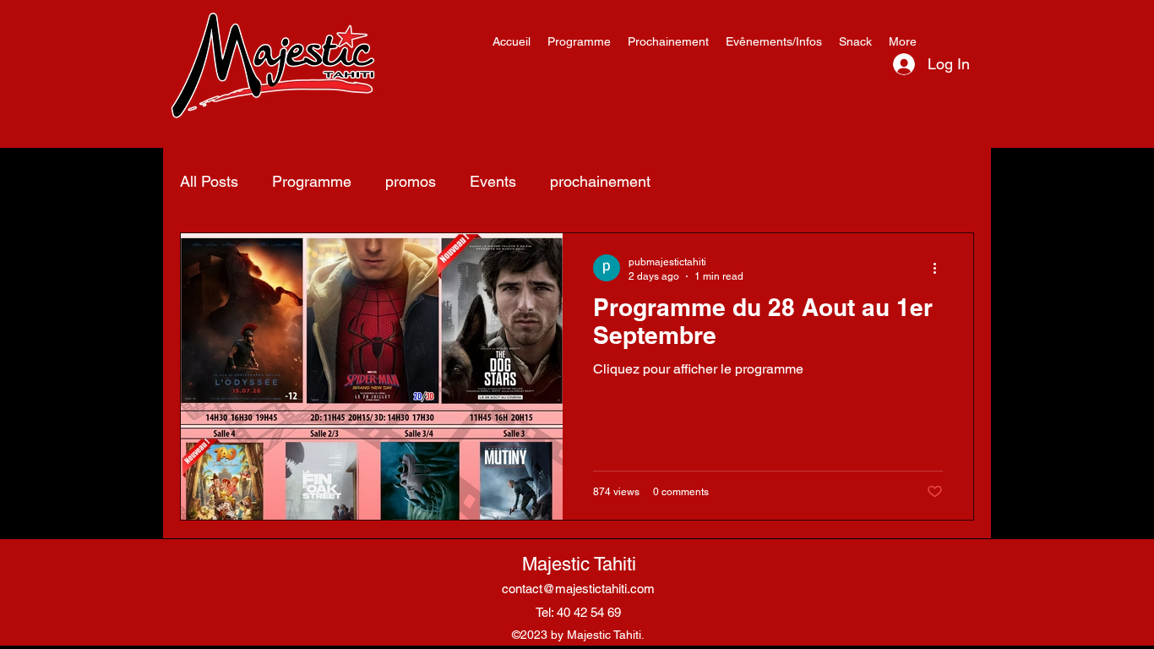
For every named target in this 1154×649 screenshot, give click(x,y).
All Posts (209, 181)
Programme (311, 181)
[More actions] (940, 268)
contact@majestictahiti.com (578, 588)
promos (410, 181)
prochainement (600, 181)
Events (493, 181)
